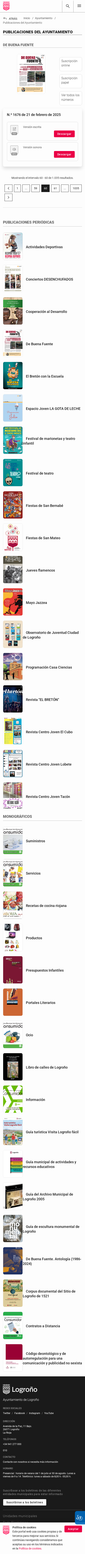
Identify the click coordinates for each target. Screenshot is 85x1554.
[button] (26, 188)
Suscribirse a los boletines (24, 1502)
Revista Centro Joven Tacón (48, 797)
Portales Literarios (40, 1003)
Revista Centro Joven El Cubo (49, 732)
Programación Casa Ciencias (49, 667)
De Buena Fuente (39, 344)
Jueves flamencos (40, 570)
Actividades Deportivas (44, 247)
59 (37, 189)
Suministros (35, 841)
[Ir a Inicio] (6, 6)
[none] (79, 6)
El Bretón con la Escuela (45, 376)
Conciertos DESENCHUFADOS (49, 279)
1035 (77, 189)
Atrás (10, 18)
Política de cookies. (30, 1548)
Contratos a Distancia (43, 1326)
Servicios (33, 873)
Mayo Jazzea (36, 603)
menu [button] (79, 5)
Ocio (29, 1035)
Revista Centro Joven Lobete (49, 764)
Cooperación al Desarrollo (46, 312)
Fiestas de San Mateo (43, 538)
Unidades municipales (20, 1516)
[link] (68, 6)
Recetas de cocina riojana (46, 906)
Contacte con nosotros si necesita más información (30, 1462)
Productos (34, 938)
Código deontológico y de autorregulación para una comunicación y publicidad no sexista (52, 1358)
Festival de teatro (40, 473)
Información (35, 1100)
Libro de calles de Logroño (47, 1067)
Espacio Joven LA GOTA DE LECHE (53, 409)
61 (57, 189)
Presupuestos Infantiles (45, 970)
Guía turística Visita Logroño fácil (52, 1132)
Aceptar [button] (73, 1529)
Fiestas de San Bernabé (44, 506)
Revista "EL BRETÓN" (42, 700)
